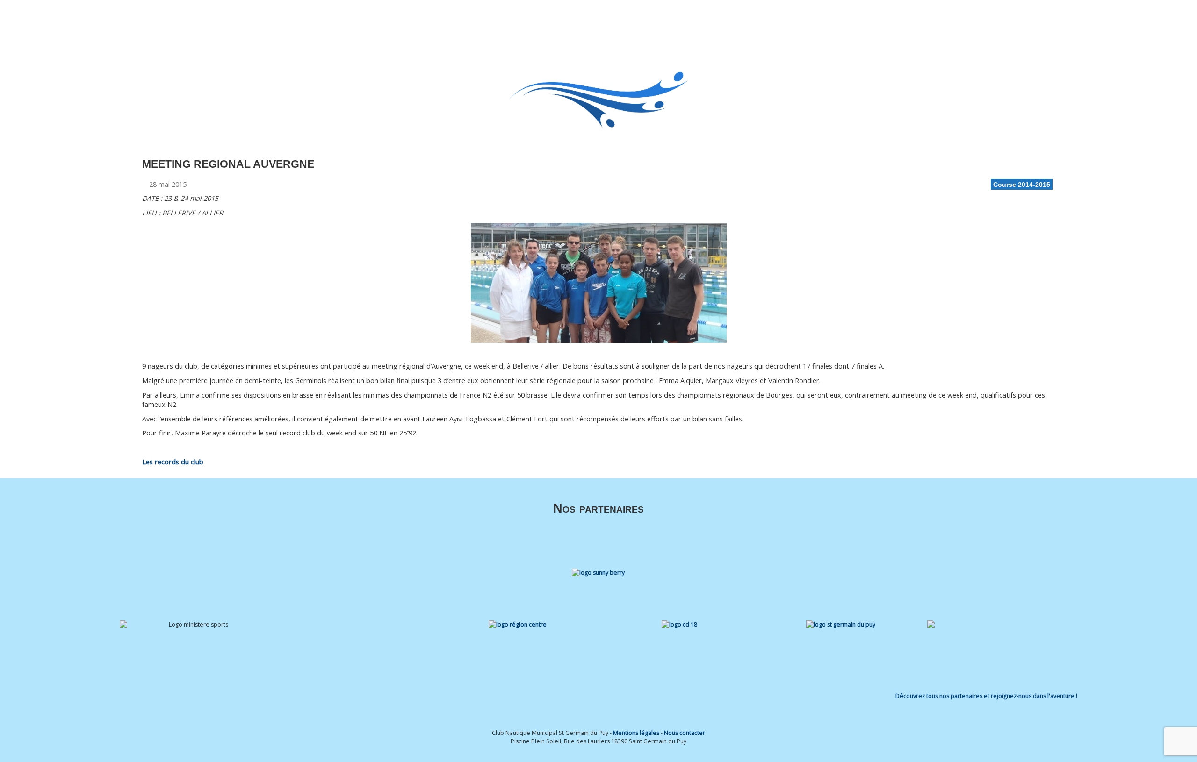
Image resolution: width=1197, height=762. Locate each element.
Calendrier (805, 19)
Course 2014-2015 (1021, 184)
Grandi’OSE (719, 19)
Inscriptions (763, 19)
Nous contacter (684, 733)
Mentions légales (636, 733)
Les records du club (172, 461)
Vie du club (845, 19)
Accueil (598, 19)
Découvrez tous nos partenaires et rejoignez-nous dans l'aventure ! (986, 696)
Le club (629, 19)
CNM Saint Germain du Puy (199, 24)
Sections (672, 19)
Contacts (894, 19)
